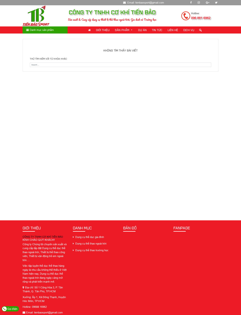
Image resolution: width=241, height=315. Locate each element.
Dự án (142, 30)
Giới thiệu (103, 30)
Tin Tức (157, 30)
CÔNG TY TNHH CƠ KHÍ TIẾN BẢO (43, 236)
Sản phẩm (122, 30)
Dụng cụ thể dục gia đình (89, 237)
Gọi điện (12, 309)
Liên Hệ (173, 30)
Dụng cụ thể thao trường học (92, 250)
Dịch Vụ (188, 30)
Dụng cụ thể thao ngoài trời (90, 243)
